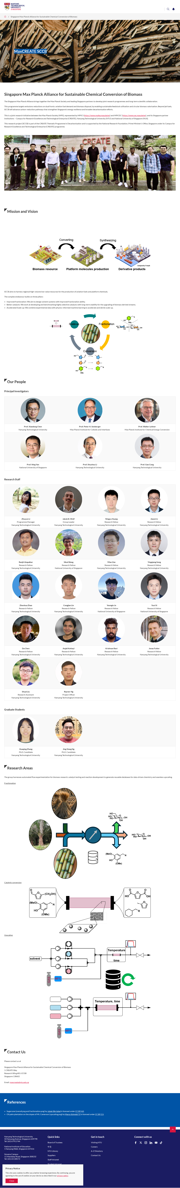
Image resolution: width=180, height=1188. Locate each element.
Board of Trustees (55, 1142)
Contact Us (96, 1155)
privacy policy (62, 1176)
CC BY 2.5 (99, 1114)
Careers (94, 1147)
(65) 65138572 (13, 1159)
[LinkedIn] (151, 1142)
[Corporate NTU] (5, 16)
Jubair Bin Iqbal (54, 1111)
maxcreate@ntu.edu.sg (19, 1082)
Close (11, 1181)
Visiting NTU (96, 1142)
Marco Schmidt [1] (72, 1114)
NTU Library (53, 1151)
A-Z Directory (97, 1151)
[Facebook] (135, 1142)
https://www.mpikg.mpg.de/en (97, 115)
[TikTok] (161, 1142)
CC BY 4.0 (79, 1111)
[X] (140, 1142)
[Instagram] (145, 1142)
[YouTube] (156, 1142)
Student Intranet (55, 1164)
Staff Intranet (53, 1159)
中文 (50, 1147)
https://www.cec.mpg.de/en (134, 115)
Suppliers (51, 1155)
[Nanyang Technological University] (80, 6)
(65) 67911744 (13, 1141)
